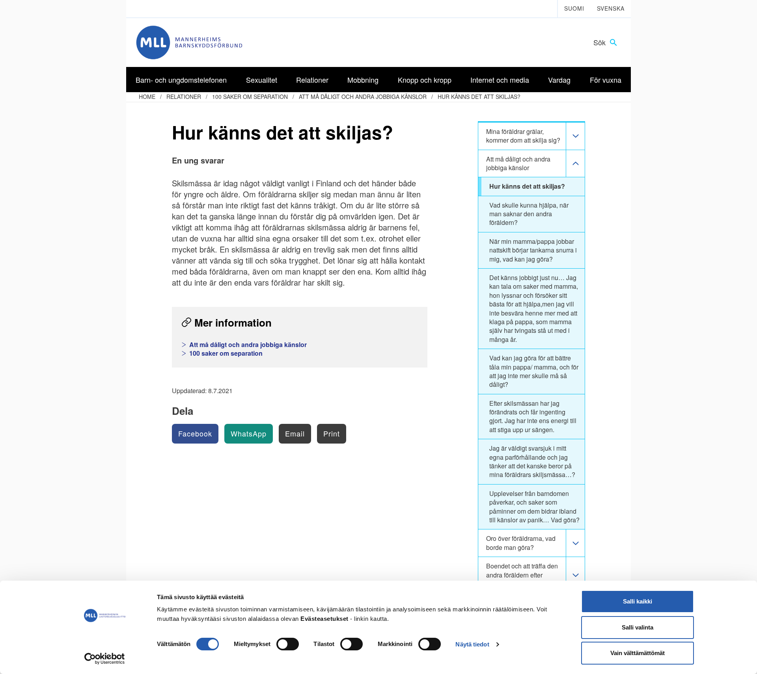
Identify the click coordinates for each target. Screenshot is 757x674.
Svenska (611, 8)
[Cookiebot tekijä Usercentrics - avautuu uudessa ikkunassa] (104, 659)
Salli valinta (637, 627)
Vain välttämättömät (637, 653)
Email (295, 433)
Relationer (183, 96)
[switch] (287, 644)
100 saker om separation (250, 96)
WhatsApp (249, 433)
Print (331, 433)
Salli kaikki (637, 601)
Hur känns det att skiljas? (479, 96)
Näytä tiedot (472, 644)
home (147, 96)
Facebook (195, 433)
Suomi (574, 8)
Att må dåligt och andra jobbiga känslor (363, 96)
